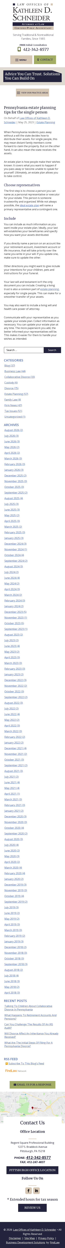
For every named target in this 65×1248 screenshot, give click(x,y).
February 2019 (12, 936)
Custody (9, 382)
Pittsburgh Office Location (32, 1170)
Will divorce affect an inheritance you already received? (31, 1035)
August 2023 (11, 634)
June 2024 (10, 578)
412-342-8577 (36, 49)
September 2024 (14, 561)
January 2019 (12, 941)
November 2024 (13, 549)
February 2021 (12, 805)
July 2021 (9, 776)
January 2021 (12, 811)
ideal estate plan (29, 205)
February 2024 (12, 600)
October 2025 (12, 487)
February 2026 (12, 464)
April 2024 (10, 589)
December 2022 (13, 680)
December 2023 (13, 612)
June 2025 (10, 509)
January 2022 (12, 742)
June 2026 (10, 441)
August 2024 (11, 566)
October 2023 (12, 623)
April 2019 (10, 924)
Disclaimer (15, 1238)
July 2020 (9, 845)
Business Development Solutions (25, 1242)
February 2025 (12, 532)
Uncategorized (13, 416)
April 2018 (10, 992)
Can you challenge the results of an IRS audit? (28, 1026)
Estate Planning (45, 122)
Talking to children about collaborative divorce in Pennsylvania (28, 1007)
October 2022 (12, 691)
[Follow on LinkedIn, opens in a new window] (36, 1190)
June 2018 (10, 981)
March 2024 (11, 595)
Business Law (12, 371)
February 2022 (12, 737)
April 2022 (10, 725)
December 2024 (13, 543)
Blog (7, 365)
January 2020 (12, 879)
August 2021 (11, 771)
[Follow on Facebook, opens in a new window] (28, 1190)
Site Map (29, 1238)
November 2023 (13, 617)
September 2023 (14, 629)
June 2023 (10, 646)
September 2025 (14, 492)
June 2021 (10, 782)
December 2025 (13, 475)
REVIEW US (32, 1207)
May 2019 (10, 918)
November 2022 (13, 686)
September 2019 (14, 901)
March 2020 (11, 867)
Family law (10, 399)
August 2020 (11, 839)
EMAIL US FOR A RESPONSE (34, 1084)
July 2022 (9, 708)
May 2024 (10, 583)
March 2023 (11, 663)
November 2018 (13, 953)
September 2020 (14, 833)
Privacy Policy (46, 1238)
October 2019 (12, 896)
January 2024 (12, 606)
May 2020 (10, 856)
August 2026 (11, 430)
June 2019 (10, 913)
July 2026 (9, 436)
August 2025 (11, 498)
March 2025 (11, 526)
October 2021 (12, 759)
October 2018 (12, 958)
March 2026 (11, 458)
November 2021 (13, 754)
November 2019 (13, 890)
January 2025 (12, 538)
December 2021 (13, 748)
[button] (20, 60)
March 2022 (11, 731)
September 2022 (14, 697)
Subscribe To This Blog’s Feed (26, 1063)
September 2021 (14, 765)
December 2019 (13, 884)
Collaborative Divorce (17, 377)
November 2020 (13, 822)
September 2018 (14, 964)
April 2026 (10, 453)
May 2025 (10, 515)
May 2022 (10, 720)
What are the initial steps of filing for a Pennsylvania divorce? (28, 1044)
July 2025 (9, 504)
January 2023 (12, 674)
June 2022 (10, 714)
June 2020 (10, 850)
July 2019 (9, 907)
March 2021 (11, 799)
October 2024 (12, 555)
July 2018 (9, 975)
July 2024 (9, 572)
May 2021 (10, 788)
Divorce (8, 388)
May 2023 (10, 651)
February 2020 (12, 873)
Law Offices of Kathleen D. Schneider (34, 1229)
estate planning (49, 289)
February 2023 (12, 668)
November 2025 (13, 481)
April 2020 (10, 862)
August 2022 (11, 703)
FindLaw (54, 1242)
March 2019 (11, 930)
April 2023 (10, 657)
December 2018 (13, 947)
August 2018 (11, 970)
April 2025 (10, 521)
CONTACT (46, 59)
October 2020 (12, 828)
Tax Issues (10, 411)
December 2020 (13, 816)
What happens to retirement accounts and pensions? (30, 1016)
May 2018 (10, 987)
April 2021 (10, 793)
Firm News (10, 405)
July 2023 (9, 640)
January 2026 (12, 470)
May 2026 (10, 447)
